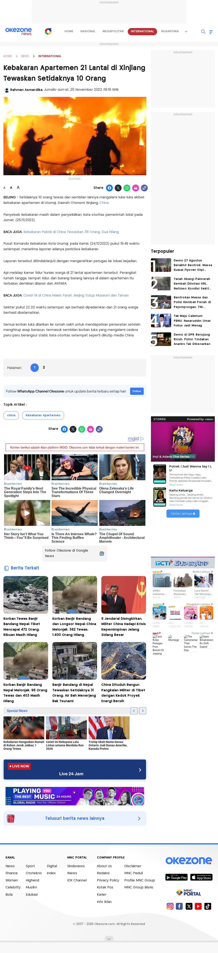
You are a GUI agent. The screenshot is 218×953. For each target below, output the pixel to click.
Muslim (31, 887)
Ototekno (34, 873)
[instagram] (170, 906)
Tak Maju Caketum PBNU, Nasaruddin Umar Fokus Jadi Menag (192, 321)
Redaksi (103, 873)
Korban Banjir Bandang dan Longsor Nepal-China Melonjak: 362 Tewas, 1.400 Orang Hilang (74, 627)
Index (51, 873)
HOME (7, 56)
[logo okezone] (189, 860)
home (69, 31)
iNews (72, 873)
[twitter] (188, 906)
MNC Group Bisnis (138, 887)
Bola (9, 894)
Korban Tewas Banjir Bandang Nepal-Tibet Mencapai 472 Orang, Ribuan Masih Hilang (21, 627)
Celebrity (13, 887)
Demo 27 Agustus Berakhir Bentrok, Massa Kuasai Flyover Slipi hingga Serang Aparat (193, 265)
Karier (101, 894)
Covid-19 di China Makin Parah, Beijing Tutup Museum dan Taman (76, 295)
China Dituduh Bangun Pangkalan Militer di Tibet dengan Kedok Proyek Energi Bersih (123, 693)
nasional (87, 31)
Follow (137, 391)
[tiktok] (207, 906)
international (142, 31)
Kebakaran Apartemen (43, 415)
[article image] (161, 265)
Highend (32, 880)
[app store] (201, 877)
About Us (104, 866)
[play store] (176, 877)
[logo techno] (18, 31)
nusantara (170, 31)
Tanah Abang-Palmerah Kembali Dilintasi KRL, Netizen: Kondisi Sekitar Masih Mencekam (193, 284)
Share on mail (135, 188)
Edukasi (32, 894)
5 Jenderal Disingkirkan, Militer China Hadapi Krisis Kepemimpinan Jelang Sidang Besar (123, 627)
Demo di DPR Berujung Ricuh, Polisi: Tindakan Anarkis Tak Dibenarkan (192, 339)
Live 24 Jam (71, 773)
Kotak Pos (105, 887)
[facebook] (179, 906)
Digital (52, 866)
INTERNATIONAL (49, 56)
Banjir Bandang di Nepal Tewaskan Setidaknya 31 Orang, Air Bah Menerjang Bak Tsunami (74, 693)
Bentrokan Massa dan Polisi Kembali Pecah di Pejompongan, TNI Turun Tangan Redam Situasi (192, 302)
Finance (12, 873)
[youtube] (198, 906)
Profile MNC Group (139, 880)
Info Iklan (104, 902)
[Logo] (48, 31)
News (10, 866)
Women (12, 880)
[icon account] (6, 90)
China (104, 203)
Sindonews (76, 866)
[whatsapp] (127, 188)
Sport (30, 866)
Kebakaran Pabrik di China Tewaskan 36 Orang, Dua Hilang (71, 232)
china (11, 415)
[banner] (75, 795)
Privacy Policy (108, 880)
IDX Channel (77, 880)
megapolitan (113, 31)
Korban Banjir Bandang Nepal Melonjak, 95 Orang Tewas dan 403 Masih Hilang (25, 693)
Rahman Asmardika (26, 90)
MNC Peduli (133, 873)
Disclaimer (132, 866)
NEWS (25, 56)
